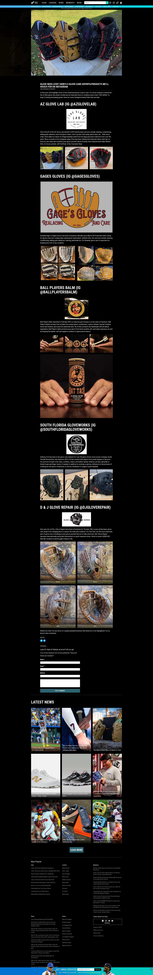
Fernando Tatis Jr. (57, 6)
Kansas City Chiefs (67, 934)
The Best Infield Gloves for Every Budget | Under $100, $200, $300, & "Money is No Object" (45, 952)
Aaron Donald (65, 868)
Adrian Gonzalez (66, 885)
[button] (121, 3)
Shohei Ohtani (46, 6)
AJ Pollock (65, 891)
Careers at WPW (97, 927)
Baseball (43, 646)
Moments (70, 3)
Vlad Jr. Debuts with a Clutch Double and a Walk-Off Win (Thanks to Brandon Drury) (106, 887)
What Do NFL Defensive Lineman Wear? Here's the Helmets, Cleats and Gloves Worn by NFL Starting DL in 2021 (45, 946)
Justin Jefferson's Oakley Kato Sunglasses (42, 868)
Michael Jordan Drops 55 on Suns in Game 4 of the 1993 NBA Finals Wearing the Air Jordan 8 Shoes (106, 906)
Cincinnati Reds (66, 928)
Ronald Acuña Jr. (35, 6)
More (79, 3)
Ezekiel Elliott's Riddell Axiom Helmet (40, 894)
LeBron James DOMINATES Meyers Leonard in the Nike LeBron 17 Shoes (106, 901)
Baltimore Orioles (66, 942)
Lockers (52, 3)
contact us (92, 972)
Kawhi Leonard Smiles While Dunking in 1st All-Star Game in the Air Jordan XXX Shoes (106, 873)
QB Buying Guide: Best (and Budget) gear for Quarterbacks (42, 956)
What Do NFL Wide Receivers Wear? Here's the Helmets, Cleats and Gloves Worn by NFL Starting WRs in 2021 (45, 962)
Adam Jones (65, 876)
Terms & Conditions (98, 936)
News (61, 3)
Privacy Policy (96, 933)
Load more (76, 849)
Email (42, 666)
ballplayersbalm (59, 292)
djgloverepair (96, 507)
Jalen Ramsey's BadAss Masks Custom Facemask (44, 876)
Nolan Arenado (69, 6)
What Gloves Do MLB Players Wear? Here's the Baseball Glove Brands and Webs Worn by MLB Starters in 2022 (43, 924)
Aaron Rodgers (66, 874)
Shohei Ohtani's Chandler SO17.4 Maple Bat (42, 874)
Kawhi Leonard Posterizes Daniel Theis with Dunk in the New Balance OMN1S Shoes (106, 897)
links (83, 8)
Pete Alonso (89, 6)
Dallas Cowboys (66, 931)
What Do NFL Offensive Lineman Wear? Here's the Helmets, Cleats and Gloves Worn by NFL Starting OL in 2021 (45, 930)
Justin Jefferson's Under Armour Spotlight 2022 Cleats (45, 871)
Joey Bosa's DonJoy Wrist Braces (40, 891)
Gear (44, 3)
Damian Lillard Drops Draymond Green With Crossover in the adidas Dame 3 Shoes (107, 878)
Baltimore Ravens (66, 945)
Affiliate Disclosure (98, 930)
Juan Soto (115, 6)
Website (42, 673)
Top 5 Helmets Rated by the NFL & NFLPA (42, 919)
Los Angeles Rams (67, 925)
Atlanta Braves (66, 939)
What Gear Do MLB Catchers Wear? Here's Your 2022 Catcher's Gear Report (45, 940)
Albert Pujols (65, 894)
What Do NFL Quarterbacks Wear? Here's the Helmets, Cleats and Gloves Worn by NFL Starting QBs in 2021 (45, 936)
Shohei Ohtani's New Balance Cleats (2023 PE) (43, 882)
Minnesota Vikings (67, 919)
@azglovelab (82, 104)
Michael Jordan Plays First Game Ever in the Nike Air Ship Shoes (106, 869)
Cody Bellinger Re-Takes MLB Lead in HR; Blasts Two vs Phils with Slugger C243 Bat (107, 892)
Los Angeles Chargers (68, 937)
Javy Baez (98, 6)
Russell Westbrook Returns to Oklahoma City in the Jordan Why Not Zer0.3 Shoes (106, 883)
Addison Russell (66, 879)
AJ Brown (64, 888)
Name (42, 659)
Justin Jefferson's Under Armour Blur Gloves (42, 879)
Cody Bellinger (79, 6)
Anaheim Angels (66, 922)
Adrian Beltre (65, 882)
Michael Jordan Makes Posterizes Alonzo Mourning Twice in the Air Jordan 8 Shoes (106, 911)
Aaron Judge (106, 6)
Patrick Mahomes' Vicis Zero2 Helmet (41, 888)
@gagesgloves (85, 176)
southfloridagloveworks (67, 429)
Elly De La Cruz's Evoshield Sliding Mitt (41, 885)
